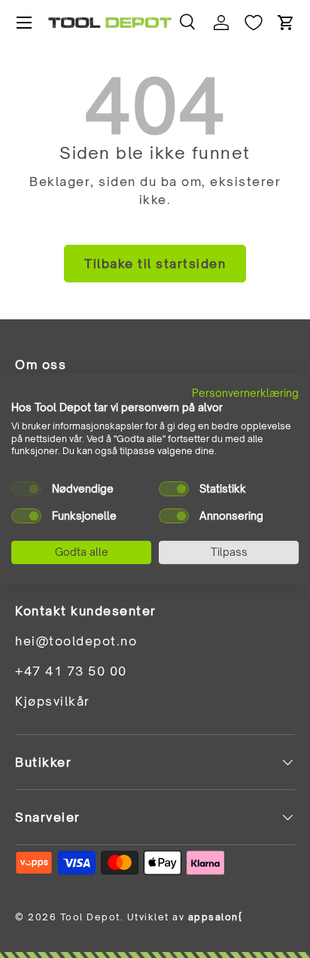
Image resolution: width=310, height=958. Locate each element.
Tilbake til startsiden (155, 263)
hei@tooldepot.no (76, 640)
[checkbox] (26, 488)
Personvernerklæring (245, 392)
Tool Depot (90, 917)
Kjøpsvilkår (52, 701)
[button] (285, 22)
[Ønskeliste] (253, 22)
